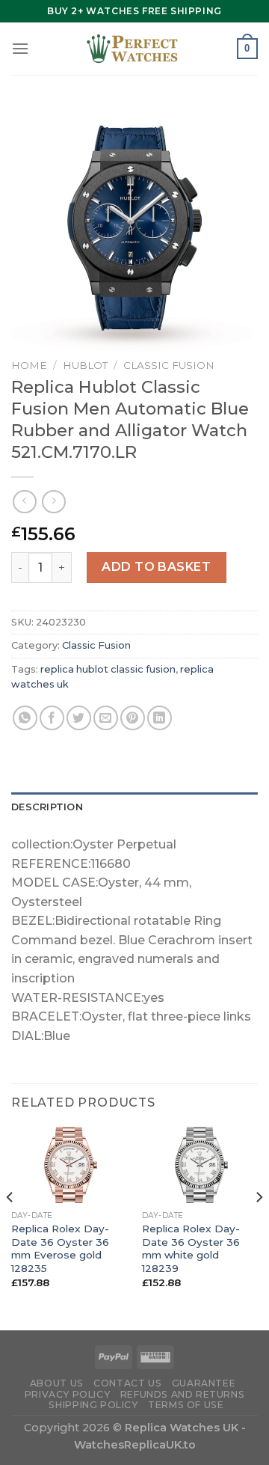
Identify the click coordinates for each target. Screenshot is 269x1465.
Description (47, 807)
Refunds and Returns (182, 1394)
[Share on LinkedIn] (159, 718)
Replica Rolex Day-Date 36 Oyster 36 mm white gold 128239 (191, 1248)
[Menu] (20, 48)
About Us (57, 1383)
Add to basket (156, 567)
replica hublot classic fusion (108, 669)
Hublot (85, 365)
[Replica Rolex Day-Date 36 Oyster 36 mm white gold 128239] (200, 1165)
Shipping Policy (93, 1404)
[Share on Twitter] (79, 718)
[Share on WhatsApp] (25, 718)
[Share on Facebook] (52, 718)
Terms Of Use (185, 1404)
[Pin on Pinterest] (132, 718)
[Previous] (10, 1227)
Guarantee (204, 1383)
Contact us (127, 1383)
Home (29, 365)
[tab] (134, 807)
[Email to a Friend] (105, 718)
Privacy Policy (68, 1394)
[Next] (258, 1227)
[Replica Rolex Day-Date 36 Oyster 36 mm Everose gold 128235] (69, 1165)
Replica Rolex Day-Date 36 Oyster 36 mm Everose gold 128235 (60, 1248)
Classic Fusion (168, 365)
